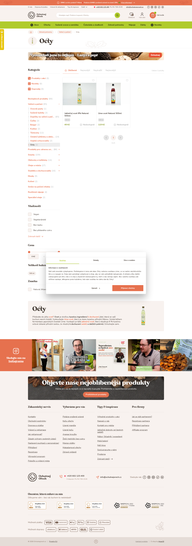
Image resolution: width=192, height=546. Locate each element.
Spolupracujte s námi (107, 450)
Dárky (143, 25)
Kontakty (32, 417)
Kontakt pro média (105, 425)
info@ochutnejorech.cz (134, 7)
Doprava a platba (35, 425)
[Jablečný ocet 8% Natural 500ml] (79, 94)
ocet (51, 316)
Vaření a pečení (65, 32)
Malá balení (102, 441)
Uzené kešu (68, 430)
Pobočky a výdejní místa (39, 461)
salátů (84, 324)
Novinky (158, 25)
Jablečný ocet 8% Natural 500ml (76, 114)
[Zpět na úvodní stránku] (31, 32)
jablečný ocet (88, 321)
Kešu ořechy (68, 421)
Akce (36, 25)
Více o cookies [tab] (129, 260)
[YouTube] (155, 7)
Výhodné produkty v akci (108, 417)
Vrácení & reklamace (57, 7)
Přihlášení (32, 448)
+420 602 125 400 (102, 7)
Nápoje (132, 25)
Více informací (126, 3)
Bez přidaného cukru (42, 230)
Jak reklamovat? (35, 434)
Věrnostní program (36, 456)
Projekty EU (53, 541)
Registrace (32, 452)
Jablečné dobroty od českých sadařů (110, 431)
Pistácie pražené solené (73, 417)
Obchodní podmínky (37, 421)
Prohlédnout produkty (96, 394)
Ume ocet (68, 319)
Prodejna (101, 454)
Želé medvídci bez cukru (74, 439)
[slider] (29, 252)
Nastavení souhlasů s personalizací (43, 443)
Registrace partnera (141, 421)
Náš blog (101, 445)
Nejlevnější (111, 70)
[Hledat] (117, 15)
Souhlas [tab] (62, 260)
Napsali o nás (103, 421)
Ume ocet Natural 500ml (110, 113)
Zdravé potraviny (116, 25)
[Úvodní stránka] (38, 15)
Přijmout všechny (128, 288)
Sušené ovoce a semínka (66, 25)
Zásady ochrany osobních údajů (42, 439)
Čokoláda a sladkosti (93, 25)
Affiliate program (140, 430)
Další (83, 7)
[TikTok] (159, 7)
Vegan (36, 214)
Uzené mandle (69, 425)
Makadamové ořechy (72, 448)
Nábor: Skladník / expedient (109, 437)
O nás (30, 7)
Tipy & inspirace (73, 7)
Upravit (94, 288)
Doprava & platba (41, 7)
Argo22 (161, 541)
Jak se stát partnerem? (142, 417)
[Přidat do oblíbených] (93, 80)
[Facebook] (148, 7)
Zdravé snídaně (69, 452)
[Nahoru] (96, 541)
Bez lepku (37, 225)
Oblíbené (72, 70)
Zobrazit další (34, 236)
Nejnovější (85, 70)
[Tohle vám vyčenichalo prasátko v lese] (96, 56)
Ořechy (47, 25)
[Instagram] (152, 7)
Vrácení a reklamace (37, 430)
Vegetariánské (39, 219)
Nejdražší (97, 70)
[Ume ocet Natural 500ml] (113, 94)
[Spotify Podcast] (162, 7)
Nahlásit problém (142, 541)
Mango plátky (69, 443)
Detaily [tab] (96, 260)
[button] (59, 104)
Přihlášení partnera (140, 425)
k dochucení (93, 316)
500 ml (31, 273)
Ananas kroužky (70, 434)
